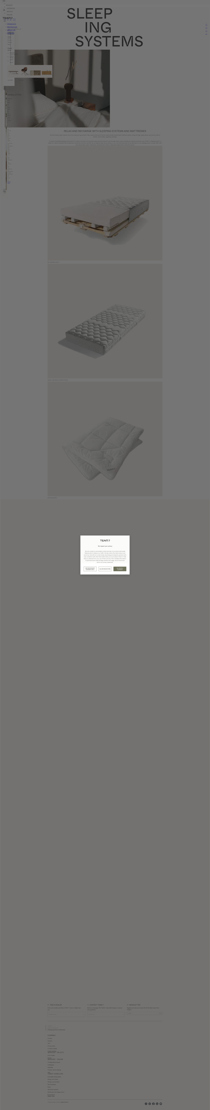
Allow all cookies (120, 569)
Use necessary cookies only (90, 569)
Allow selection (105, 569)
